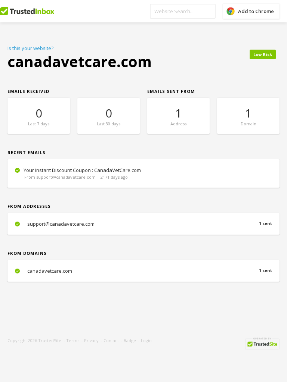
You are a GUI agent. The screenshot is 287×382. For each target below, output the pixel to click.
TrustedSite (49, 340)
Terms (72, 340)
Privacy (91, 340)
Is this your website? (30, 48)
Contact (111, 340)
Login (146, 340)
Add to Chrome (256, 11)
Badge (130, 340)
